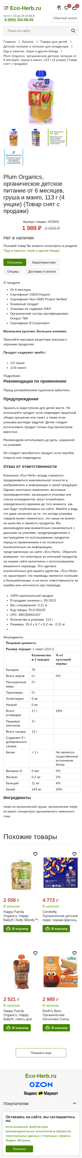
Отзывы (13, 271)
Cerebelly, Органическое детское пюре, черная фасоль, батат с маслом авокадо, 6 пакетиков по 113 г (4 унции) (60, 922)
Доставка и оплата (42, 271)
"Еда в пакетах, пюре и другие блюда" (31, 250)
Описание (14, 262)
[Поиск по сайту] (74, 30)
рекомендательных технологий (29, 1131)
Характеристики (44, 262)
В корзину (20, 928)
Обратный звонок (65, 18)
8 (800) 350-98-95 (19, 20)
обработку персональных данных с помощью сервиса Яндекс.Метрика (38, 1135)
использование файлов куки (27, 1126)
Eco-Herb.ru (25, 8)
